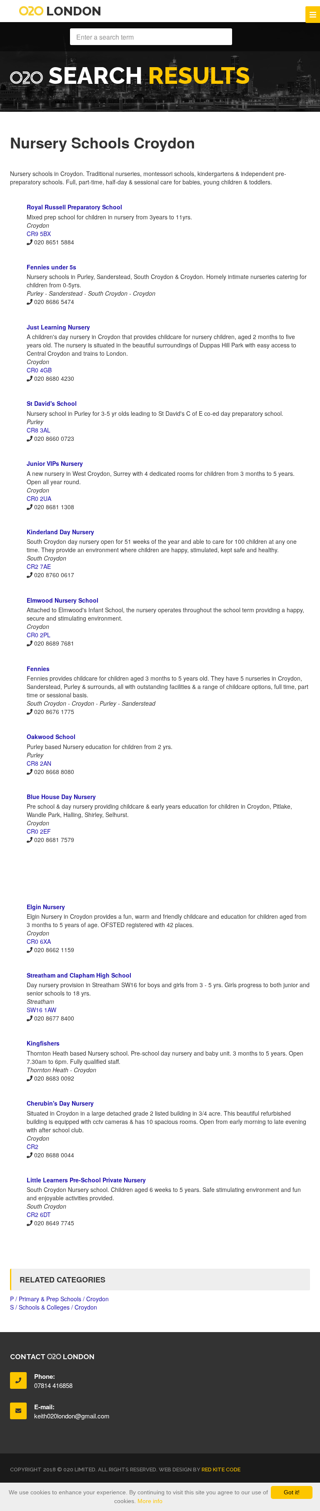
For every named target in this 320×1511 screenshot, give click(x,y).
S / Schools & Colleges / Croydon (53, 1307)
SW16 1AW (41, 1010)
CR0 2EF (39, 831)
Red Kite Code (221, 1469)
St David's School (52, 403)
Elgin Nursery (46, 907)
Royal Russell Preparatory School (74, 207)
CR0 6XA (39, 941)
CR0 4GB (39, 370)
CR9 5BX (39, 233)
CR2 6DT (39, 1214)
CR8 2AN (39, 763)
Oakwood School (51, 736)
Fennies (38, 668)
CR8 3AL (38, 430)
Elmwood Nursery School (62, 600)
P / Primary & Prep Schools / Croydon (59, 1299)
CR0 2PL (38, 635)
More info (150, 1501)
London (72, 11)
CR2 (32, 1146)
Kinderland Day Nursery (60, 532)
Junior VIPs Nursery (55, 463)
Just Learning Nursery (58, 327)
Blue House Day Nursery (61, 796)
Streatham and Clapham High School (79, 975)
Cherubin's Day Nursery (60, 1103)
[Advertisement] (160, 872)
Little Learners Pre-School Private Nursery (86, 1180)
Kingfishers (43, 1043)
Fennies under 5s (51, 267)
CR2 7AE (39, 566)
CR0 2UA (39, 498)
